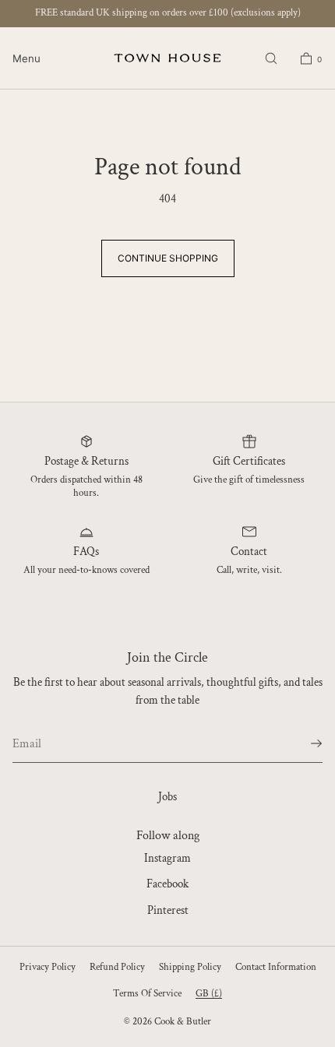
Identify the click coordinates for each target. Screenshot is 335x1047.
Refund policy (117, 967)
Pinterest (168, 910)
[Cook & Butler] (167, 58)
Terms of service (147, 993)
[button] (271, 58)
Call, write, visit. (249, 570)
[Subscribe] (303, 743)
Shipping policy (190, 967)
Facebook (167, 884)
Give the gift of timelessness (249, 480)
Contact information (275, 967)
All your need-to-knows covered (86, 570)
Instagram (167, 858)
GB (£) (209, 993)
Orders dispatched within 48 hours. (86, 487)
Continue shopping (168, 258)
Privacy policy (47, 967)
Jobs (167, 796)
